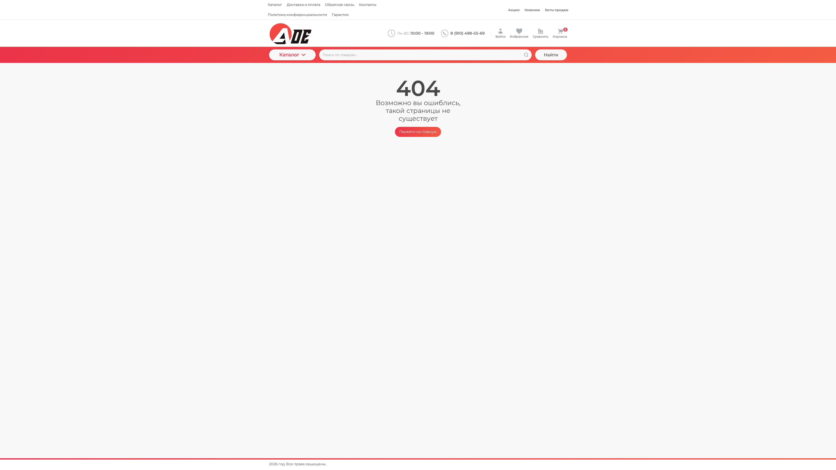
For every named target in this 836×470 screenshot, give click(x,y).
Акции (514, 10)
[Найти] (526, 54)
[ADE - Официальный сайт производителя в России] (305, 33)
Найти (551, 54)
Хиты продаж (556, 10)
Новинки (532, 10)
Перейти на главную (418, 132)
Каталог (289, 55)
